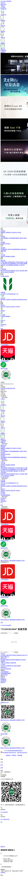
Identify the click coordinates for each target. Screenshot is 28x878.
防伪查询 (7, 388)
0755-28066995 (4, 812)
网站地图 (19, 755)
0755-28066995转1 (5, 819)
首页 (2, 622)
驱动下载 (12, 388)
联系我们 (3, 682)
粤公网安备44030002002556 (9, 752)
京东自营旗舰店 (5, 671)
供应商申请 (3, 680)
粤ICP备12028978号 (22, 752)
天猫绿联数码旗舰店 (6, 673)
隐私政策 (8, 755)
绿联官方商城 (4, 674)
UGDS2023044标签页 (6, 625)
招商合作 (3, 677)
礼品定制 (3, 388)
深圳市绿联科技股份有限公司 (15, 750)
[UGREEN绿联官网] (6, 1)
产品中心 (3, 2)
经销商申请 (3, 679)
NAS (2, 326)
